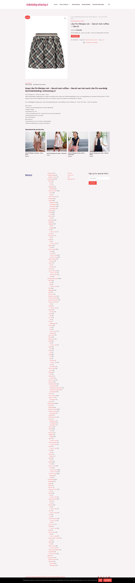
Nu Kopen (75, 36)
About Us (70, 173)
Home (55, 4)
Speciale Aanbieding (98, 4)
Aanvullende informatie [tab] (39, 84)
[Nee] (133, 580)
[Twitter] (98, 577)
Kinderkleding (76, 4)
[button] (69, 4)
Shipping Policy (71, 179)
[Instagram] (103, 577)
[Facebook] (106, 577)
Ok (100, 580)
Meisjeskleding (86, 4)
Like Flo (102, 40)
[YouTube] (109, 577)
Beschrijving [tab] (28, 84)
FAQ (69, 177)
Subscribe (92, 183)
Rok (87, 16)
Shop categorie (64, 4)
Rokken (83, 16)
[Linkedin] (101, 577)
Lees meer (107, 580)
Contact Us (70, 175)
